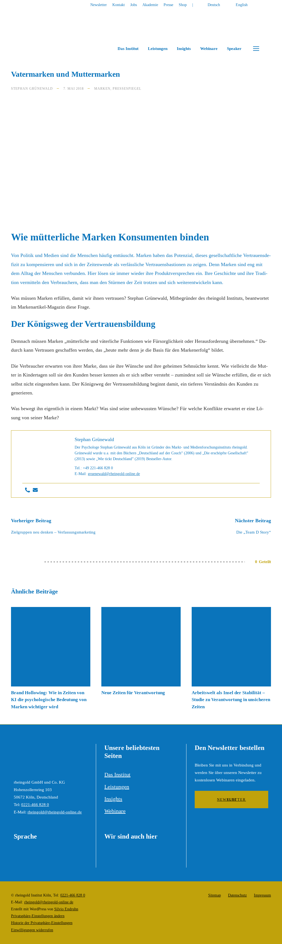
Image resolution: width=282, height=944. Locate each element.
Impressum (262, 895)
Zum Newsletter (231, 799)
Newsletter (98, 5)
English (242, 5)
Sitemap (214, 895)
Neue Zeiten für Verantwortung (133, 692)
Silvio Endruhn (66, 909)
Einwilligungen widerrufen (32, 930)
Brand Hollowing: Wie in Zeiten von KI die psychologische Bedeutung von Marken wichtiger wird (48, 699)
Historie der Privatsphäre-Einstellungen (41, 923)
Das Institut (128, 48)
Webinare (209, 48)
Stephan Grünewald (32, 89)
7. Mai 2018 (73, 89)
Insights (184, 48)
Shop (183, 5)
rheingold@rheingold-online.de (55, 812)
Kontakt (118, 5)
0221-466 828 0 (35, 804)
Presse (168, 5)
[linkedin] (269, 5)
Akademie (150, 5)
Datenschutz (237, 895)
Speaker (234, 48)
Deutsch (214, 5)
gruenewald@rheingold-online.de (114, 474)
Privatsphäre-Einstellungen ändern (37, 916)
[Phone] (27, 490)
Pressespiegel (127, 89)
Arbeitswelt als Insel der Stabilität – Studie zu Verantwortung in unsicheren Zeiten (231, 699)
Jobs (133, 5)
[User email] (35, 490)
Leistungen (157, 48)
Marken (102, 89)
